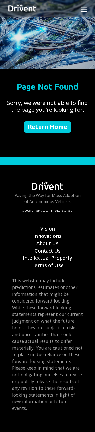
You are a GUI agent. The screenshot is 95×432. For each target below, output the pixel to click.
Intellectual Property (47, 257)
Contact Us (48, 250)
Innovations (47, 236)
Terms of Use (48, 265)
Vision (47, 228)
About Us (47, 243)
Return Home (47, 126)
